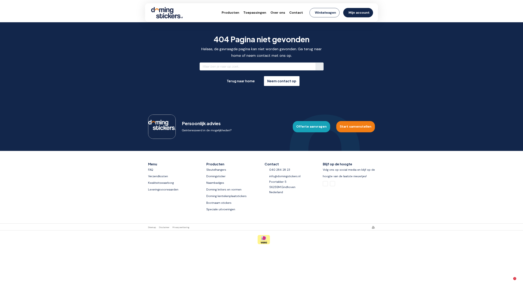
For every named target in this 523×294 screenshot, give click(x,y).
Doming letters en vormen (223, 189)
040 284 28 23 (279, 170)
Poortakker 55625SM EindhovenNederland (282, 187)
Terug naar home (241, 81)
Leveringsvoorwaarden (163, 189)
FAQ (150, 170)
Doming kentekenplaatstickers (226, 196)
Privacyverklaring (180, 227)
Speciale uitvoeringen (220, 209)
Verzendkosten (158, 176)
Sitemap (152, 227)
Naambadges (215, 183)
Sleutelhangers (216, 170)
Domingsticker (216, 176)
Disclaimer (164, 227)
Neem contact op (281, 81)
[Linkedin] (332, 183)
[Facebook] (325, 183)
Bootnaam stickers (218, 203)
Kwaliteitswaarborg (161, 183)
